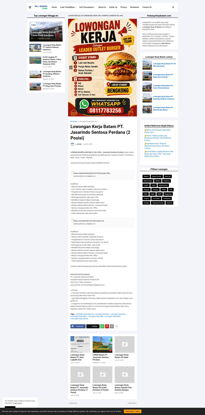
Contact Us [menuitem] (147, 7)
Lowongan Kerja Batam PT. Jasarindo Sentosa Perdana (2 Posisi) (79, 389)
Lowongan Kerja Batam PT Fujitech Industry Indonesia (52, 47)
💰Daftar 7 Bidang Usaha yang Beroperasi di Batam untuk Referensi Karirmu (157, 138)
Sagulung (168, 194)
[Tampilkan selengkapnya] (116, 326)
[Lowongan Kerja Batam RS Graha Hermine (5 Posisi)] (102, 374)
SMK (152, 194)
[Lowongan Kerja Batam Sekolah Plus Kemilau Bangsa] (125, 374)
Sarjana (146, 198)
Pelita (164, 190)
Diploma (166, 181)
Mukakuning (163, 185)
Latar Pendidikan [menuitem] (67, 7)
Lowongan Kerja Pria (118, 314)
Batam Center (156, 176)
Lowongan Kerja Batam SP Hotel (122, 356)
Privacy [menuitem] (124, 7)
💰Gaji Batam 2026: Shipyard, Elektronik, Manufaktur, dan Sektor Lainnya (157, 146)
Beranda (73, 121)
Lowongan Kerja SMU (112, 316)
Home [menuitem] (54, 7)
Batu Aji (167, 176)
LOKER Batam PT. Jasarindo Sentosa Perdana (101, 357)
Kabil (153, 185)
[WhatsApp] (102, 326)
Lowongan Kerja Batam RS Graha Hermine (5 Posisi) (101, 387)
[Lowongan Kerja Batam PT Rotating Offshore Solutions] (35, 74)
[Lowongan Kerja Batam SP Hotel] (125, 344)
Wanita (169, 203)
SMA (145, 194)
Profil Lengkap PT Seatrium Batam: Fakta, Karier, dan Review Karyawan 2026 (52, 60)
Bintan (158, 181)
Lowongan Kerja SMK (95, 316)
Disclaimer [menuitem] (134, 7)
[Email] (112, 326)
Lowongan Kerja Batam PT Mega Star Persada (52, 85)
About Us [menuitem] (102, 7)
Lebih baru (73, 403)
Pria (171, 190)
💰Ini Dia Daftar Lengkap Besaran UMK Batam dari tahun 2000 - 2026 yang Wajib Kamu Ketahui (158, 154)
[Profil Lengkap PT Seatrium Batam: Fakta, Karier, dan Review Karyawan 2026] (35, 60)
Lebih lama (132, 403)
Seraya (146, 203)
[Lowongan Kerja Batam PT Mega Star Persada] (35, 86)
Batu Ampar (148, 181)
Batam (146, 176)
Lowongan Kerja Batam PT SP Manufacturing (164, 65)
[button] (31, 7)
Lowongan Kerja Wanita (79, 318)
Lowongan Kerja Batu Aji (87, 121)
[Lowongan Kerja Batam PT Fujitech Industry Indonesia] (35, 48)
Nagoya (146, 190)
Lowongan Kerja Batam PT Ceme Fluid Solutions (45, 34)
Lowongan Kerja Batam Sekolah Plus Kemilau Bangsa (123, 387)
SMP (159, 194)
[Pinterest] (107, 326)
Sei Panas (156, 198)
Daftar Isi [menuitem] (113, 7)
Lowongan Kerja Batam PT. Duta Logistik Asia (77, 357)
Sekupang (166, 198)
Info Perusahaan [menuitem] (86, 7)
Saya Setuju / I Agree (133, 411)
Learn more (17, 403)
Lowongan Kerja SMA (78, 316)
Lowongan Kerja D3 (102, 314)
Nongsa (155, 190)
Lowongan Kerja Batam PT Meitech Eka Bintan (163, 109)
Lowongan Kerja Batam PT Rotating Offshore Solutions (52, 73)
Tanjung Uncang (157, 203)
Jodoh (146, 185)
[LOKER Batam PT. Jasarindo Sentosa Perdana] (102, 344)
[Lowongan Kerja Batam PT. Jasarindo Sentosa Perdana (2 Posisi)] (80, 374)
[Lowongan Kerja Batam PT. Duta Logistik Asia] (80, 344)
